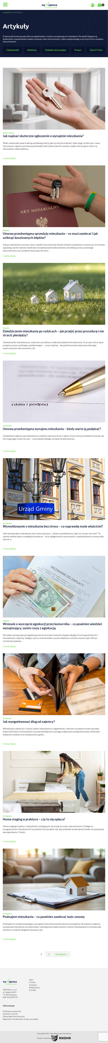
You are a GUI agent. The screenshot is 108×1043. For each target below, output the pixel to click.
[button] (5, 5)
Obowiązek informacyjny (14, 1016)
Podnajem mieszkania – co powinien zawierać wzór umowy (44, 917)
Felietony (32, 50)
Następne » (61, 954)
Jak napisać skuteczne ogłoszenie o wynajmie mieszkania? (43, 136)
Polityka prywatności (12, 1011)
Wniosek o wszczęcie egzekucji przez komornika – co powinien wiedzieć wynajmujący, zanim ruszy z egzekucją (52, 626)
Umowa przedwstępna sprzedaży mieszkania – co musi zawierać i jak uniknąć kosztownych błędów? (50, 236)
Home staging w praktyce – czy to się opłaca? (34, 819)
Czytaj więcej (9, 158)
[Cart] (101, 5)
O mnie (32, 982)
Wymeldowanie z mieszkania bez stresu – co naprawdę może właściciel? (53, 526)
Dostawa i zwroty (10, 1014)
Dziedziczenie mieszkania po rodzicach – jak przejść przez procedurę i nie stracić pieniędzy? (53, 333)
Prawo (78, 50)
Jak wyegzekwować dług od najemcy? (29, 721)
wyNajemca (7, 12)
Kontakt (32, 990)
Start (31, 979)
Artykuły (33, 985)
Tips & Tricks (96, 50)
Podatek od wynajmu (55, 50)
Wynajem (7, 426)
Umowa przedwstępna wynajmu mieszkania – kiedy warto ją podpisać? (52, 429)
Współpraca (34, 987)
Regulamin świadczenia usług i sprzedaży (20, 1019)
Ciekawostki (12, 50)
